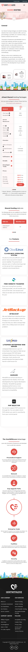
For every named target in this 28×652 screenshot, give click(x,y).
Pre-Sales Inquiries (5, 629)
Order (20, 184)
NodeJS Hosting (19, 604)
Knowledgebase (5, 624)
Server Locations (5, 611)
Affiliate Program (5, 619)
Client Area (24, 1)
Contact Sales (17, 1)
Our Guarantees (5, 606)
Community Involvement (7, 604)
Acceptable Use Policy (20, 619)
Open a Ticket (4, 627)
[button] (12, 189)
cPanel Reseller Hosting (21, 609)
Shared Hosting (19, 601)
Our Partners (4, 609)
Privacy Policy (18, 624)
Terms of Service (19, 631)
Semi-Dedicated (19, 606)
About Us (3, 601)
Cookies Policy (18, 622)
